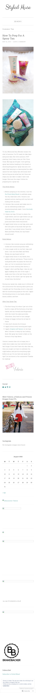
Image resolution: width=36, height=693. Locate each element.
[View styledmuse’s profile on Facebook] (3, 387)
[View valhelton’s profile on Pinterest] (10, 387)
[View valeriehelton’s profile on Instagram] (7, 387)
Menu (19, 21)
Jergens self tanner (16, 329)
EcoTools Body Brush (12, 194)
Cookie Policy (6, 685)
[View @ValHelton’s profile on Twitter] (5, 387)
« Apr (4, 493)
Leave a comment (19, 41)
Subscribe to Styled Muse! (11, 674)
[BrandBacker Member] (11, 661)
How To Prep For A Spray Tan (13, 37)
